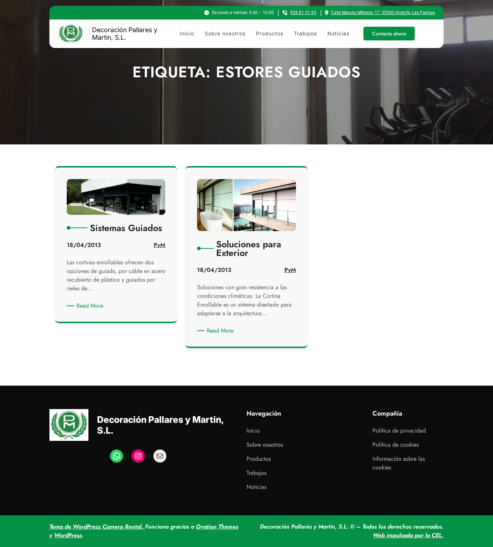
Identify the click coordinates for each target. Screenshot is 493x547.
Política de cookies (395, 444)
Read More (91, 305)
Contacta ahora (389, 33)
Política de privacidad (399, 430)
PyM (159, 245)
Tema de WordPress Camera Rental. (97, 526)
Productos (259, 459)
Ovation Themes (217, 526)
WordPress (68, 535)
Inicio (253, 430)
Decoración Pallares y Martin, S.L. (124, 34)
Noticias (256, 487)
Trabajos (256, 473)
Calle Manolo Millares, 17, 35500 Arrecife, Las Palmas (383, 12)
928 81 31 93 (303, 12)
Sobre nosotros (265, 444)
